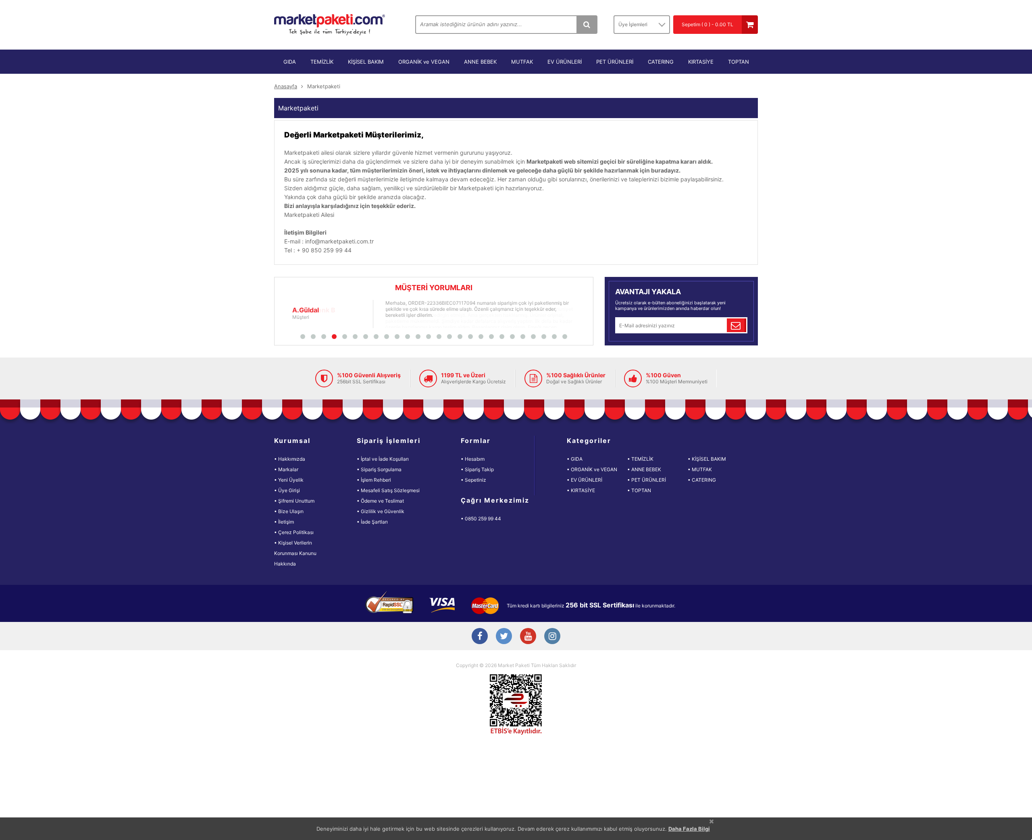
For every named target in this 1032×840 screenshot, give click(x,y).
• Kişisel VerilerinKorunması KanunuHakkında (295, 553)
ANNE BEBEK (480, 61)
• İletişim (284, 522)
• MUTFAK (700, 469)
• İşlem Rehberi (374, 480)
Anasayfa (285, 86)
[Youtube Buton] (528, 637)
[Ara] (586, 24)
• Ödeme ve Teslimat (380, 501)
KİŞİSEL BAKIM (366, 61)
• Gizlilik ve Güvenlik (380, 511)
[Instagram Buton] (552, 637)
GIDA (289, 61)
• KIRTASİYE (581, 490)
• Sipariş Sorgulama (379, 469)
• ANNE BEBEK (644, 469)
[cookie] (711, 821)
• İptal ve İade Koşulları (383, 459)
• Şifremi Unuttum (294, 501)
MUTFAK (522, 61)
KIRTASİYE (701, 61)
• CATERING (702, 480)
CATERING (661, 61)
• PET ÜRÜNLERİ (646, 480)
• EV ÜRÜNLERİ (584, 480)
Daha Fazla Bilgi (689, 828)
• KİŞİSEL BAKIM (707, 459)
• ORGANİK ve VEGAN (592, 469)
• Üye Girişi (287, 490)
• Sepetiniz (473, 480)
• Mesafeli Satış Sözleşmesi (388, 490)
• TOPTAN (639, 490)
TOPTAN (738, 61)
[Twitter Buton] (504, 637)
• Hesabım (473, 459)
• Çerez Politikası (294, 532)
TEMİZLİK (321, 61)
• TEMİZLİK (640, 459)
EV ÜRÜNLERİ (564, 61)
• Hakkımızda (289, 459)
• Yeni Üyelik (289, 480)
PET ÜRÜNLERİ (614, 61)
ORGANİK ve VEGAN (423, 61)
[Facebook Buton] (480, 637)
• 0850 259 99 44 (481, 519)
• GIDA (575, 459)
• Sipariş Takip (477, 469)
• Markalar (286, 469)
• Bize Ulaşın (289, 511)
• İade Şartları (372, 522)
